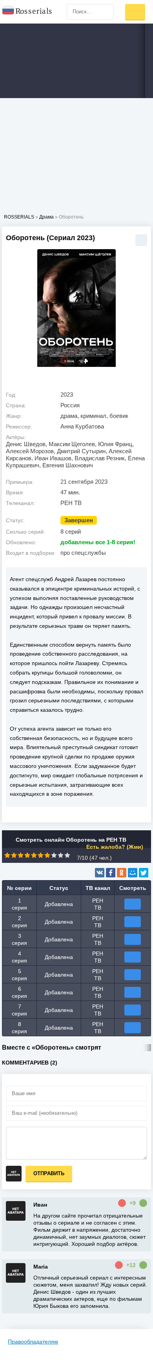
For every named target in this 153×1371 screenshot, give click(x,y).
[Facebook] (110, 872)
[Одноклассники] (121, 872)
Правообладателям (33, 1341)
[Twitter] (143, 872)
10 (67, 855)
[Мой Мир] (132, 872)
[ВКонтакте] (99, 872)
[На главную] (27, 12)
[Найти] (106, 12)
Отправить (48, 1173)
